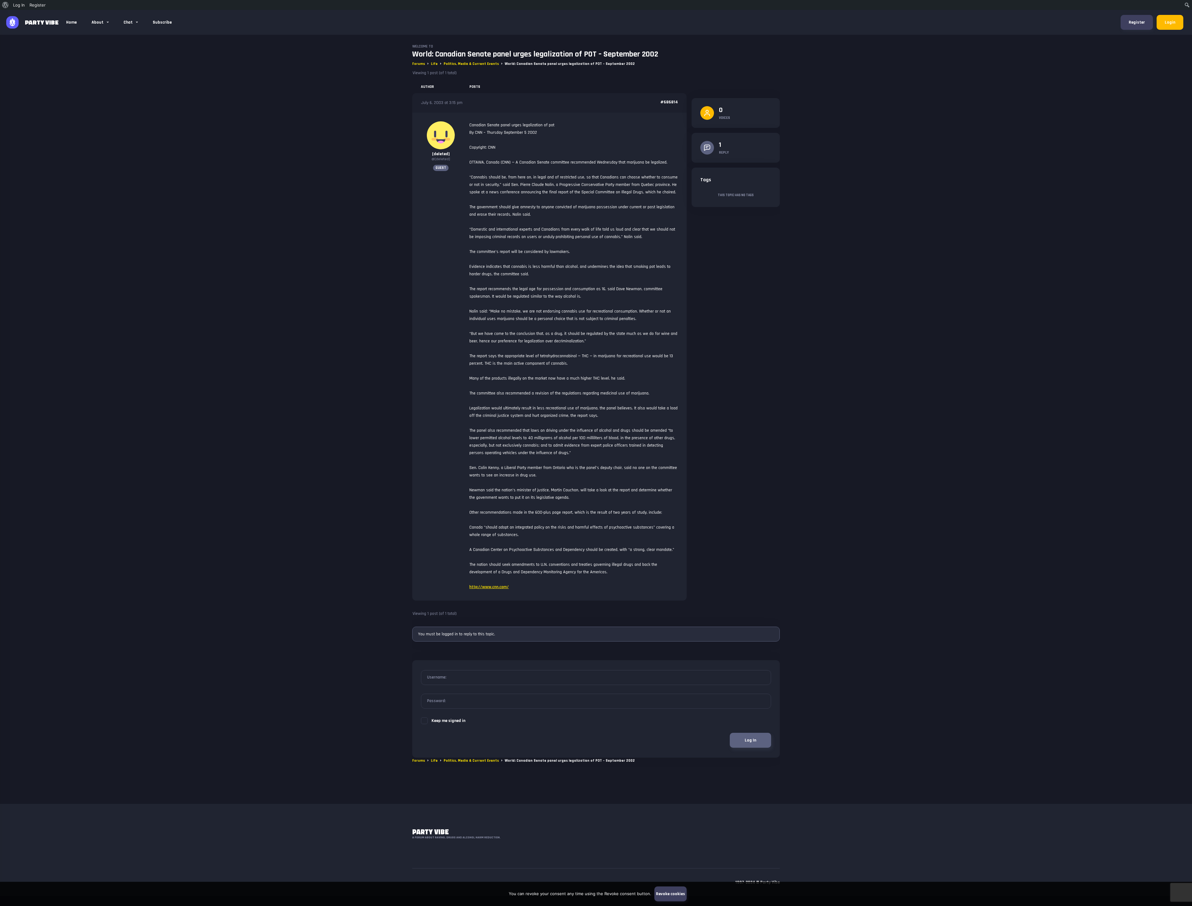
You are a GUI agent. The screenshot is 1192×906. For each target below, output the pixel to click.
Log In (750, 740)
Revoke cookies (670, 894)
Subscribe (162, 22)
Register (1137, 22)
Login (1170, 22)
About (98, 22)
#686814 (669, 102)
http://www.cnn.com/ (489, 587)
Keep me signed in (448, 720)
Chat (128, 22)
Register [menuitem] (37, 4)
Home (71, 22)
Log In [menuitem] (19, 4)
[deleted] (441, 154)
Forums (418, 63)
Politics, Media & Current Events (471, 63)
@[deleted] (440, 159)
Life (434, 63)
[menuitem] (5, 5)
